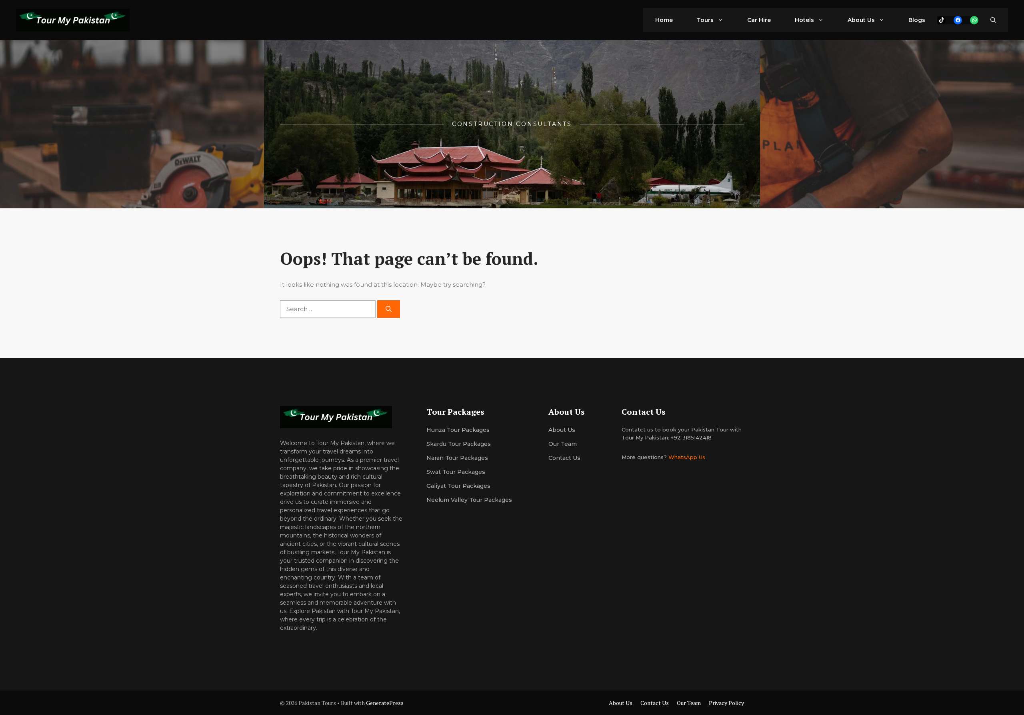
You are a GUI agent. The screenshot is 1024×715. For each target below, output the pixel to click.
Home (664, 20)
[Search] (388, 309)
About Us (861, 20)
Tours (705, 20)
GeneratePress (385, 703)
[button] (993, 20)
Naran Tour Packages (457, 457)
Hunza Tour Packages (458, 429)
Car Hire (759, 20)
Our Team (689, 703)
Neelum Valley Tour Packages (469, 499)
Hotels (804, 20)
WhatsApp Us (686, 457)
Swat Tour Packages (455, 471)
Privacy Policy (726, 703)
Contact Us (564, 457)
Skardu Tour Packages (458, 443)
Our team (562, 443)
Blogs (916, 20)
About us (561, 429)
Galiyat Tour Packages (458, 485)
